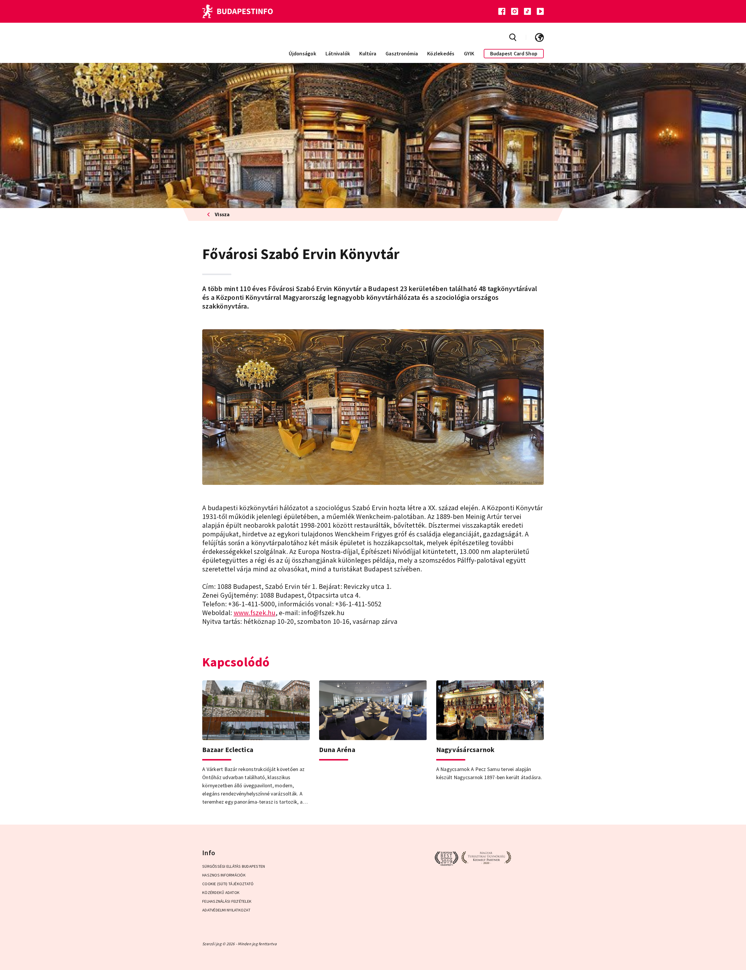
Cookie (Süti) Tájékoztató (228, 883)
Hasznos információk (224, 875)
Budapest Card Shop (514, 53)
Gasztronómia (402, 53)
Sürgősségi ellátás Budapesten (233, 866)
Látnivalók (338, 53)
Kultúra (367, 53)
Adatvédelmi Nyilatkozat (226, 910)
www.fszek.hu (255, 612)
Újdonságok (302, 53)
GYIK (469, 53)
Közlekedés (441, 53)
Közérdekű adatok (221, 892)
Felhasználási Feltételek (226, 901)
